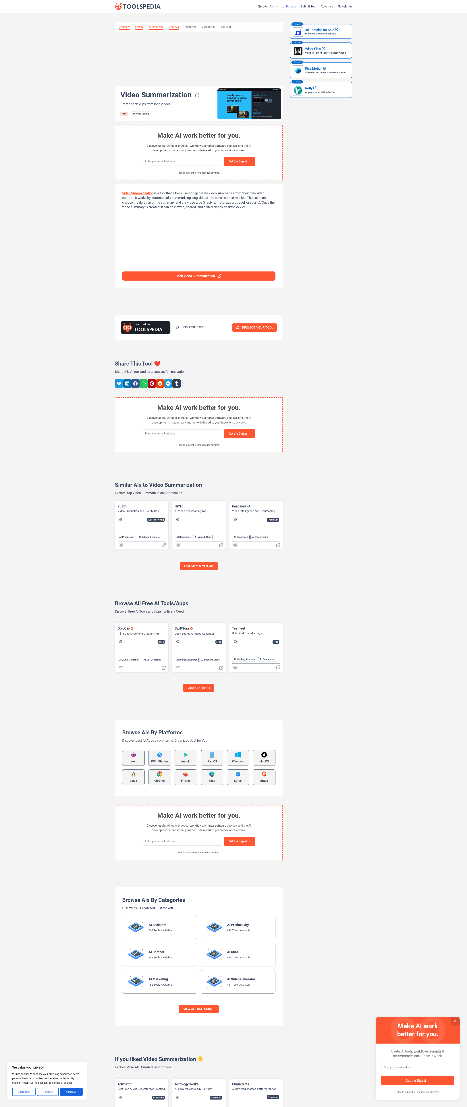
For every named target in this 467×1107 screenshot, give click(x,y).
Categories (208, 26)
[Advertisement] (199, 58)
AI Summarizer (268, 659)
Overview (124, 26)
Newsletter (345, 6)
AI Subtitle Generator (150, 537)
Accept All (71, 1091)
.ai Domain (289, 6)
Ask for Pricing (156, 519)
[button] (191, 327)
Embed (139, 26)
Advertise (327, 6)
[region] (47, 1080)
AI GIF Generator (152, 659)
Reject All (48, 1091)
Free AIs (174, 26)
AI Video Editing (140, 113)
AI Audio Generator (129, 659)
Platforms (190, 26)
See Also (226, 26)
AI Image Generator (186, 659)
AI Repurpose (183, 537)
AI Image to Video (210, 659)
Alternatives (156, 26)
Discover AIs (265, 6)
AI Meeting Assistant (245, 659)
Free (124, 113)
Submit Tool (308, 6)
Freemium (273, 519)
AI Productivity (126, 537)
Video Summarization (137, 193)
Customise (24, 1091)
